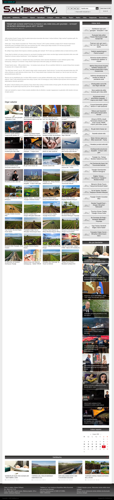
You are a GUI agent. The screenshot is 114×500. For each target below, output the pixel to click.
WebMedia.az (108, 498)
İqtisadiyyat (41, 17)
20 (96, 446)
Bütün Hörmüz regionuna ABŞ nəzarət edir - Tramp (99, 139)
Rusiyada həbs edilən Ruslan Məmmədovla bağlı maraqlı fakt (98, 37)
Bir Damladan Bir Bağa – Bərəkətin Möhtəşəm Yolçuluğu (99, 219)
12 (92, 444)
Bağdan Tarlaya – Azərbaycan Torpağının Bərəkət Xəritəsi (99, 178)
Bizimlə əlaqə (103, 17)
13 (96, 444)
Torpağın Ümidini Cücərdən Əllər (99, 198)
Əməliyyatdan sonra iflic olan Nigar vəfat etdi (98, 85)
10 (84, 444)
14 (100, 444)
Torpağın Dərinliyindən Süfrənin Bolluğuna (99, 170)
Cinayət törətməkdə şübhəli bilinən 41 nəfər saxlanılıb (98, 105)
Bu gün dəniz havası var (30, 165)
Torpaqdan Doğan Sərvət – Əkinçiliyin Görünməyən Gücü (98, 234)
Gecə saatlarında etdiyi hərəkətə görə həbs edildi (99, 91)
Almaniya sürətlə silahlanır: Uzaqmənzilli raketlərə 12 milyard (12, 135)
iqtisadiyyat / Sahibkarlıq (90, 255)
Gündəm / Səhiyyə (88, 342)
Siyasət (32, 17)
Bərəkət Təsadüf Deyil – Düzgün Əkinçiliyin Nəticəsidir (99, 205)
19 (92, 446)
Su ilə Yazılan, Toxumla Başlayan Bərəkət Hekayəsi (99, 191)
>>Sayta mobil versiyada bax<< (83, 11)
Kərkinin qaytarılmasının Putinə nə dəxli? (99, 52)
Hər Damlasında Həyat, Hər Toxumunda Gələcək (99, 164)
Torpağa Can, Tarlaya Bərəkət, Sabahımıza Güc (99, 158)
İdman (57, 17)
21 (100, 446)
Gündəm (25, 17)
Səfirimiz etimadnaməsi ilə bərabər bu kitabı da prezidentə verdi (51, 135)
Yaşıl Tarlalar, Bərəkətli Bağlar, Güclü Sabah (99, 227)
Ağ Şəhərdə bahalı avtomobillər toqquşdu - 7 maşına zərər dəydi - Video (33, 151)
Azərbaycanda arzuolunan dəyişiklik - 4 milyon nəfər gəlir (99, 150)
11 (88, 444)
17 (84, 446)
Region (71, 17)
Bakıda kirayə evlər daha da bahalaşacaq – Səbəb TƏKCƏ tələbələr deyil (32, 263)
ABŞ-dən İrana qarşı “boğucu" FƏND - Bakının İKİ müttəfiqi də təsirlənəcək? (71, 247)
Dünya (64, 17)
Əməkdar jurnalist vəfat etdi (12, 181)
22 (103, 446)
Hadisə (78, 17)
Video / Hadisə (87, 415)
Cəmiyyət (50, 17)
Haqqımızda (93, 17)
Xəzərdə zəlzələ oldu (49, 165)
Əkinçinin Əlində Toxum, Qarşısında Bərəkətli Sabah (99, 185)
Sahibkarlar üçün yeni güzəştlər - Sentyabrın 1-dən (99, 30)
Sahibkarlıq (16, 17)
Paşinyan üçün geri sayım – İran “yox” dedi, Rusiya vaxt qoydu (50, 119)
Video (84, 17)
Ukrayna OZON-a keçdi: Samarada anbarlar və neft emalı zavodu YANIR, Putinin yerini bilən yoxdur (98, 121)
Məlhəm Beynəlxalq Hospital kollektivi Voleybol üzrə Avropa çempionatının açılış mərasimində (99, 68)
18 (88, 446)
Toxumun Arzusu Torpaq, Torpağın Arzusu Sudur (99, 212)
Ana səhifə (7, 17)
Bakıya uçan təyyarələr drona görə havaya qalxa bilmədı (99, 112)
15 (103, 444)
